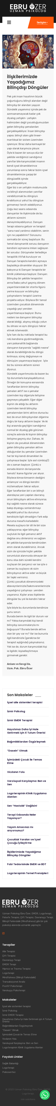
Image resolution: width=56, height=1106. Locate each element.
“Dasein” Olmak (10, 1030)
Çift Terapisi (8, 956)
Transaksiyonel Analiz (13, 982)
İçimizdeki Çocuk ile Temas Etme (19, 1034)
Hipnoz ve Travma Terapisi (16, 969)
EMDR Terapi (9, 964)
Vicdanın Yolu (9, 1039)
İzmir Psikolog (9, 1011)
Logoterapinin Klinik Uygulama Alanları (22, 1047)
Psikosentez (9, 1072)
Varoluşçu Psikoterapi (13, 990)
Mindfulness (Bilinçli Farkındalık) (19, 977)
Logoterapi (8, 973)
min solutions (28, 1099)
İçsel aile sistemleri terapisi (16, 1006)
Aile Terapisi (8, 951)
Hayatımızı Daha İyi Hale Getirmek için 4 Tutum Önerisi (27, 1020)
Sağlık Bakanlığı (10, 1063)
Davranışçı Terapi (11, 960)
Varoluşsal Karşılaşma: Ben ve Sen (20, 1043)
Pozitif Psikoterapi (12, 986)
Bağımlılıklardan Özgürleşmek (17, 1026)
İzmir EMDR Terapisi (12, 1015)
